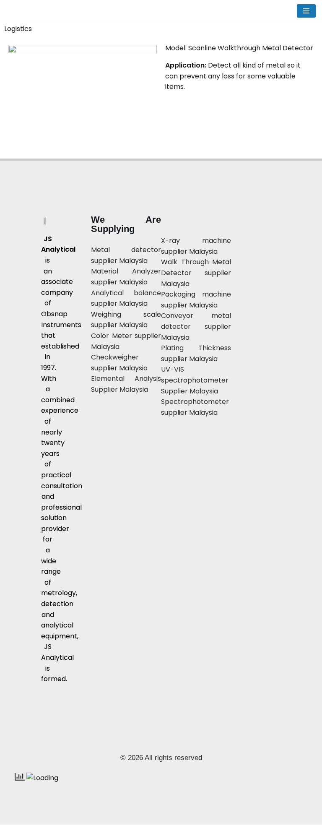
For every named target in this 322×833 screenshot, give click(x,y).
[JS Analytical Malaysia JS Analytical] (37, 11)
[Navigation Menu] (306, 11)
